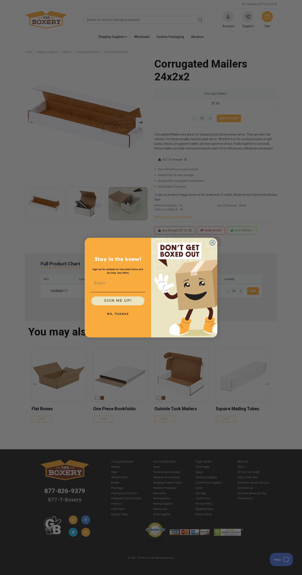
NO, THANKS (118, 314)
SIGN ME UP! (118, 301)
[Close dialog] (212, 242)
